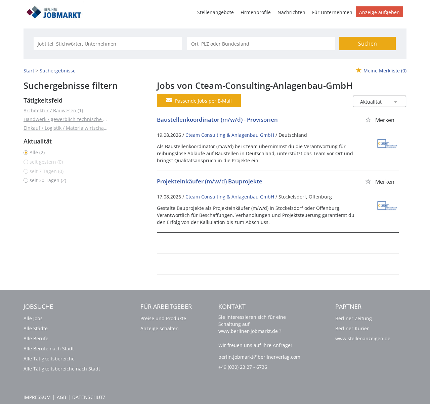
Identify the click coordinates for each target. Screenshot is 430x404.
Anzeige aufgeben (379, 12)
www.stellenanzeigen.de (362, 338)
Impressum (37, 397)
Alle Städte (36, 328)
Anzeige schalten (159, 328)
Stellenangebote (215, 12)
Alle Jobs (33, 318)
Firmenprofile (256, 12)
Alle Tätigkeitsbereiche (49, 358)
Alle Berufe (36, 338)
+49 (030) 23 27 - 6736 (242, 367)
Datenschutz (88, 397)
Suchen (367, 43)
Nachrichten (291, 12)
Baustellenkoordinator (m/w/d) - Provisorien (217, 119)
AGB (61, 397)
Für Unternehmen (332, 12)
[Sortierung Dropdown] (395, 101)
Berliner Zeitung (353, 318)
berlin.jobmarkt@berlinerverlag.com (259, 357)
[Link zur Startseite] (56, 11)
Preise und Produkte (163, 318)
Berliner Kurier (352, 328)
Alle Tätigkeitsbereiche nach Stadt (62, 368)
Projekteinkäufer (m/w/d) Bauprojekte (209, 181)
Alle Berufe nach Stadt (49, 348)
